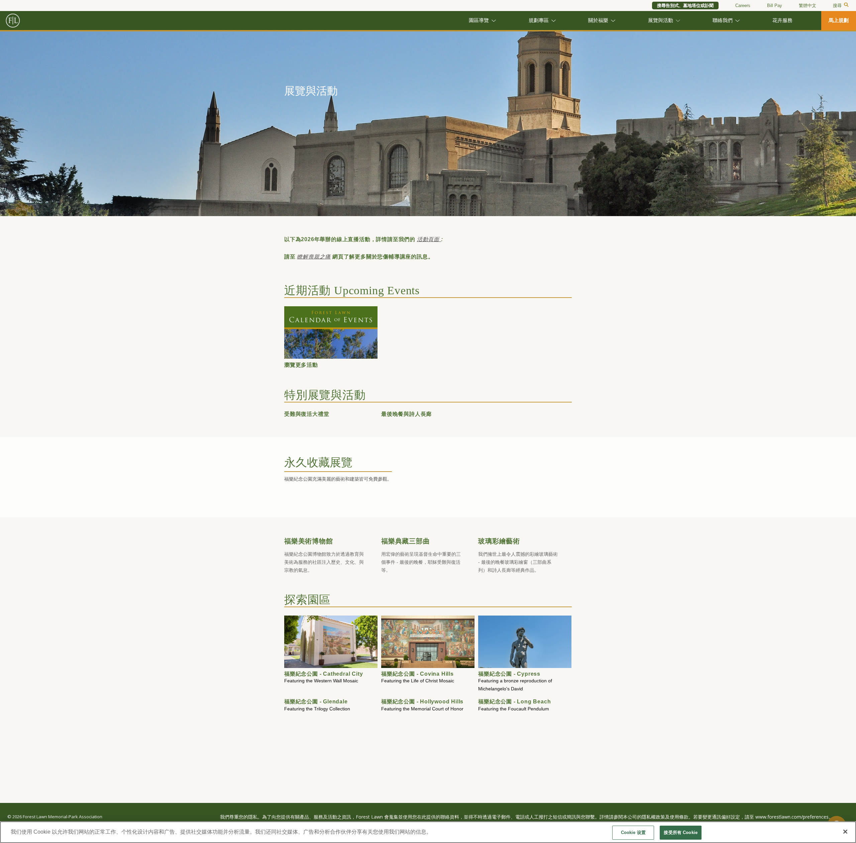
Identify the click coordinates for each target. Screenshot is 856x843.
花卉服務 (782, 20)
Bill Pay (774, 5)
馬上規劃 (839, 20)
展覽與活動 (660, 20)
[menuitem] (807, 6)
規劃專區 (539, 20)
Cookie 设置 (633, 832)
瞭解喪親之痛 (314, 257)
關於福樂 (598, 20)
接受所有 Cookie (680, 832)
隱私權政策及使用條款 (665, 817)
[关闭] (845, 831)
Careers (742, 5)
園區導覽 (479, 20)
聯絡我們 (723, 20)
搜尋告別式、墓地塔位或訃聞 (685, 5)
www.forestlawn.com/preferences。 (794, 817)
